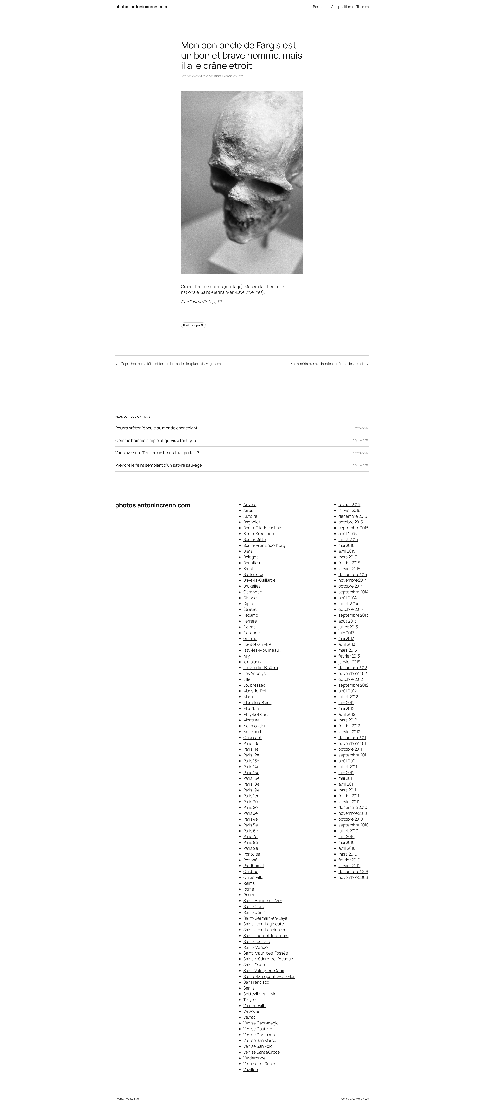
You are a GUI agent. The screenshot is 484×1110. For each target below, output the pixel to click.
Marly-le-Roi (254, 691)
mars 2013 (347, 650)
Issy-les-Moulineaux (262, 650)
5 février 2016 (361, 465)
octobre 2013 (350, 609)
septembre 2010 (353, 825)
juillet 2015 (348, 539)
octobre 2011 (350, 749)
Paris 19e (251, 790)
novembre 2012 (352, 673)
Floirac (249, 627)
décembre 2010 (352, 807)
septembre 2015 (353, 528)
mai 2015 (346, 545)
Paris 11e (250, 749)
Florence (251, 633)
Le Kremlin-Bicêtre (260, 667)
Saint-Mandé (255, 947)
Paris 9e (250, 848)
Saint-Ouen (254, 965)
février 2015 (349, 563)
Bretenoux (253, 574)
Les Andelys (254, 673)
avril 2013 (346, 644)
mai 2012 (346, 708)
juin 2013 (346, 633)
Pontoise (251, 854)
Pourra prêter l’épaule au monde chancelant (156, 428)
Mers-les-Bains (257, 702)
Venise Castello (257, 1029)
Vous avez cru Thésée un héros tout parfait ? (157, 452)
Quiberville (253, 877)
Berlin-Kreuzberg (259, 533)
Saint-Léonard (256, 941)
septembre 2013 (353, 615)
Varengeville (254, 1005)
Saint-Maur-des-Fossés (265, 953)
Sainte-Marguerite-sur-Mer (269, 976)
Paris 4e (250, 819)
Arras (248, 510)
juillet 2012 (348, 697)
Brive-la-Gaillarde (259, 580)
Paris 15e (251, 772)
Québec (250, 871)
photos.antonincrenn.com (141, 6)
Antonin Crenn (199, 76)
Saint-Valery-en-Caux (263, 970)
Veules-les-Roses (259, 1063)
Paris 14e (251, 767)
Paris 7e (250, 836)
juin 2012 (346, 702)
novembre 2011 (352, 743)
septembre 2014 (353, 592)
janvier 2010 (349, 865)
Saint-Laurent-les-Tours (266, 935)
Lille (247, 679)
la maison (252, 662)
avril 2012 (346, 714)
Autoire (250, 516)
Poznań (250, 860)
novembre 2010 (352, 813)
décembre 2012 (352, 667)
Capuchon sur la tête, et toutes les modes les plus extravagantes (171, 363)
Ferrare (250, 621)
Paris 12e (251, 755)
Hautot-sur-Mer (258, 644)
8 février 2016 (361, 428)
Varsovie (251, 1011)
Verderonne (254, 1058)
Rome (248, 889)
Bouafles (251, 563)
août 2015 (347, 533)
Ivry (246, 656)
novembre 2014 (352, 580)
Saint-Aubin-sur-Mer (262, 900)
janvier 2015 (349, 568)
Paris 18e (251, 784)
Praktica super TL (193, 325)
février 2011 (348, 796)
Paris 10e (251, 743)
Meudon (251, 708)
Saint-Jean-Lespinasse (264, 930)
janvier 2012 (349, 732)
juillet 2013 (348, 627)
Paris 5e (250, 825)
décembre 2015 (352, 516)
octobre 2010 (350, 819)
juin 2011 (346, 772)
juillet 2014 (348, 603)
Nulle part (252, 732)
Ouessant (252, 737)
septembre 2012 (353, 685)
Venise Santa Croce (261, 1052)
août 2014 (347, 598)
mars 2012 (347, 720)
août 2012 (347, 691)
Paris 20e (251, 802)
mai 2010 (346, 842)
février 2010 (349, 860)
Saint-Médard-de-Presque (268, 959)
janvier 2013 (349, 662)
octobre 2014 (350, 586)
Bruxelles (252, 586)
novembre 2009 (353, 877)
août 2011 (347, 761)
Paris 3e (250, 813)
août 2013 (347, 621)
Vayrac (249, 1017)
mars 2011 (347, 790)
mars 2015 (347, 557)
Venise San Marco (259, 1040)
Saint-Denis (254, 912)
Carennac (252, 592)
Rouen (249, 895)
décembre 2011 (352, 737)
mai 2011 (345, 778)
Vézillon (250, 1069)
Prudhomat (253, 865)
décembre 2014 (352, 574)
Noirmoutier (254, 726)
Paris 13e (251, 761)
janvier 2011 (348, 802)
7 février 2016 (361, 440)
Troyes (249, 1000)
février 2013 (349, 656)
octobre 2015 (350, 522)
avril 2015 (346, 551)
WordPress (362, 1098)
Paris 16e (251, 778)
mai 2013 (346, 638)
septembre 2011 (353, 755)
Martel (249, 697)
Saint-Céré (253, 906)
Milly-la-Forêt (255, 714)
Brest (248, 568)
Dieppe (250, 598)
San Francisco (256, 982)
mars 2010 (347, 854)
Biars (248, 551)
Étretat (250, 609)
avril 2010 (346, 848)
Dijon (248, 603)
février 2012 (349, 726)
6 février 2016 (361, 453)
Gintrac (250, 638)
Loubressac (254, 685)
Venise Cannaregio (261, 1023)
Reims (249, 883)
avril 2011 (346, 784)
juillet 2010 (348, 831)
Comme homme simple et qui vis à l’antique (155, 440)
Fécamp (250, 615)
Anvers (249, 504)
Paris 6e (250, 831)
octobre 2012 (350, 679)
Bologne (251, 557)
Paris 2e (250, 807)
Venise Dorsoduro (260, 1035)
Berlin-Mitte (254, 539)
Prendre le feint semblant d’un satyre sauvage (158, 465)
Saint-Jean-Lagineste (263, 924)
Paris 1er (250, 796)
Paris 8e (250, 842)
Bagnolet (251, 522)
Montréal (251, 720)
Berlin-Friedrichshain (262, 528)
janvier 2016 (349, 510)
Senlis (248, 988)
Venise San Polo (258, 1046)
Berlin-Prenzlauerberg (264, 545)
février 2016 (349, 504)
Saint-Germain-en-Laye (229, 76)
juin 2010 (346, 836)
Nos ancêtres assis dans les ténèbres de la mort (326, 363)
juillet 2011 (347, 767)
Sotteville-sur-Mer (260, 994)
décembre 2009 (353, 871)
